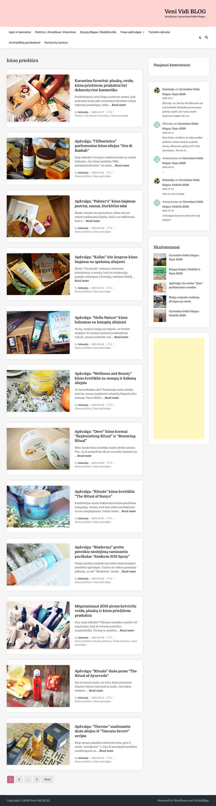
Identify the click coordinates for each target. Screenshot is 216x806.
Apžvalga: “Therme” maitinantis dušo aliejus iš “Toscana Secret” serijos (102, 731)
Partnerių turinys (56, 42)
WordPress (180, 800)
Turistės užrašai (159, 32)
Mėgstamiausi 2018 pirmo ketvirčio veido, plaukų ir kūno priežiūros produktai (105, 611)
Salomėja (83, 112)
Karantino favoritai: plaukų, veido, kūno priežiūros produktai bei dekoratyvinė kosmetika (104, 85)
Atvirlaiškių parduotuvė (24, 42)
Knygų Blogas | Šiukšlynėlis (98, 32)
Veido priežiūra (121, 641)
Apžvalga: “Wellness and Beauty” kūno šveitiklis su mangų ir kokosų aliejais (105, 378)
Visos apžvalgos (130, 32)
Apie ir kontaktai (20, 32)
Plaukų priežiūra (102, 641)
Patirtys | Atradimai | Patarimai (55, 32)
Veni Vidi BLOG (185, 11)
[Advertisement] (179, 388)
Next (47, 779)
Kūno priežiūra (83, 176)
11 (112, 405)
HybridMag (201, 800)
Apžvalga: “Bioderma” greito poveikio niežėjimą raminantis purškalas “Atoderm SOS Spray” (102, 552)
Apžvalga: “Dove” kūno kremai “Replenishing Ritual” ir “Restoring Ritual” (105, 436)
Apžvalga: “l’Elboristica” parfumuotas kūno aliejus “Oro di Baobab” (103, 146)
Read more (119, 105)
